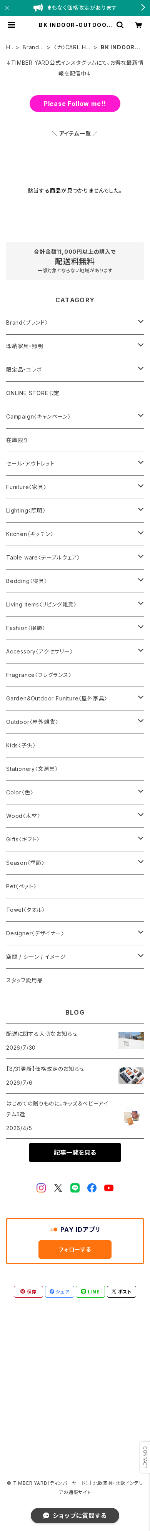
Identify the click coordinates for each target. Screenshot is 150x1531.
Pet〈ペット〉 (21, 886)
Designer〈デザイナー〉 (35, 933)
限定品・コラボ (24, 369)
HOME (8, 47)
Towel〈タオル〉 (25, 909)
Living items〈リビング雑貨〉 (41, 604)
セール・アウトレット (30, 463)
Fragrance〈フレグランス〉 (39, 675)
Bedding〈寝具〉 (26, 581)
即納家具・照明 (24, 346)
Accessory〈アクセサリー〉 (39, 651)
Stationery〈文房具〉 (32, 769)
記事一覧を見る (75, 1152)
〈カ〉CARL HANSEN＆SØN (72, 47)
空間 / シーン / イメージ (36, 956)
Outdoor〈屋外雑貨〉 (32, 722)
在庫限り (17, 440)
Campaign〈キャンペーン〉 (38, 416)
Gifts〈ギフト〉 (23, 839)
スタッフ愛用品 (24, 980)
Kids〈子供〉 (20, 745)
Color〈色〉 (19, 792)
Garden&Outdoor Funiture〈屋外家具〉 (56, 698)
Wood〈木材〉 (23, 815)
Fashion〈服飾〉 (25, 628)
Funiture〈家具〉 (26, 487)
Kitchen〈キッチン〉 (29, 534)
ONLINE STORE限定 (33, 393)
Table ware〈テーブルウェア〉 (43, 557)
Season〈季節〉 (25, 862)
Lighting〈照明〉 (26, 510)
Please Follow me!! (75, 103)
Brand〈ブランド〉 (31, 47)
